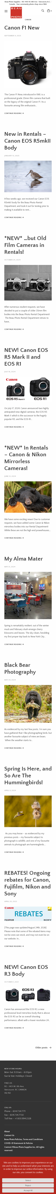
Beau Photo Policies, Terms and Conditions (23, 1139)
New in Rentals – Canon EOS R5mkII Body (27, 141)
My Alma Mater (23, 559)
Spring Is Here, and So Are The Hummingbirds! (28, 776)
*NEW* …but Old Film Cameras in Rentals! (25, 245)
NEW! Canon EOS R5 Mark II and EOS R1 (26, 357)
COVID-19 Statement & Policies (18, 1143)
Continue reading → (14, 113)
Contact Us (9, 1135)
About (7, 1131)
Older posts (41, 1047)
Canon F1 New (21, 28)
